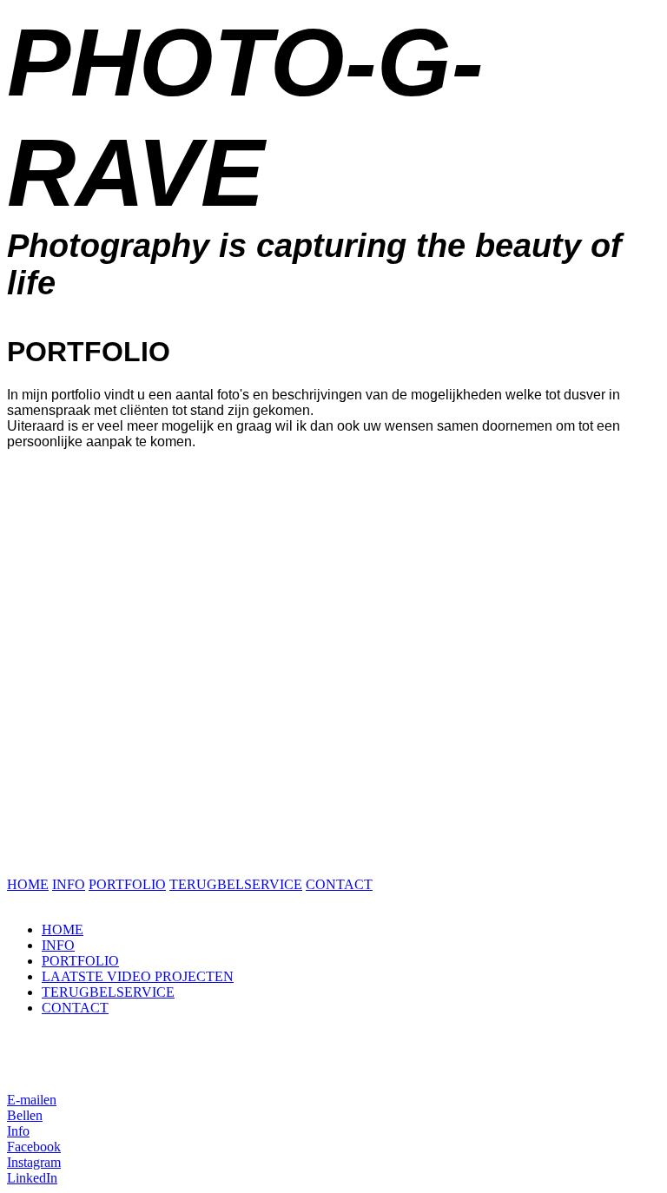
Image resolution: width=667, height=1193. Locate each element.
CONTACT (339, 884)
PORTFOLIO (127, 884)
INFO (68, 884)
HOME (28, 884)
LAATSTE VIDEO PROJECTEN (138, 976)
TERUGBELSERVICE (235, 884)
